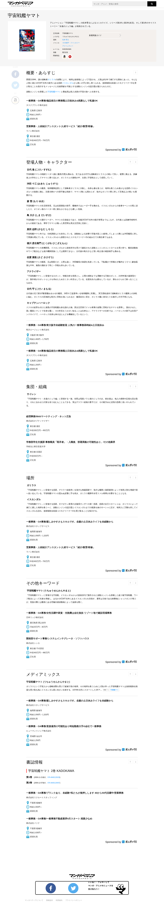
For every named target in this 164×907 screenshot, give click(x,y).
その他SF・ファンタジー (71, 43)
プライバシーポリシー (73, 900)
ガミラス (51, 79)
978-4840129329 (54, 777)
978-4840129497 (54, 783)
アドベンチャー (67, 46)
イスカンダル (68, 83)
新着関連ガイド (95, 35)
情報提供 (49, 900)
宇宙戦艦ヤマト (54, 92)
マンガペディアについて (34, 900)
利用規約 (59, 900)
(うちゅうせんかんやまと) (48, 682)
